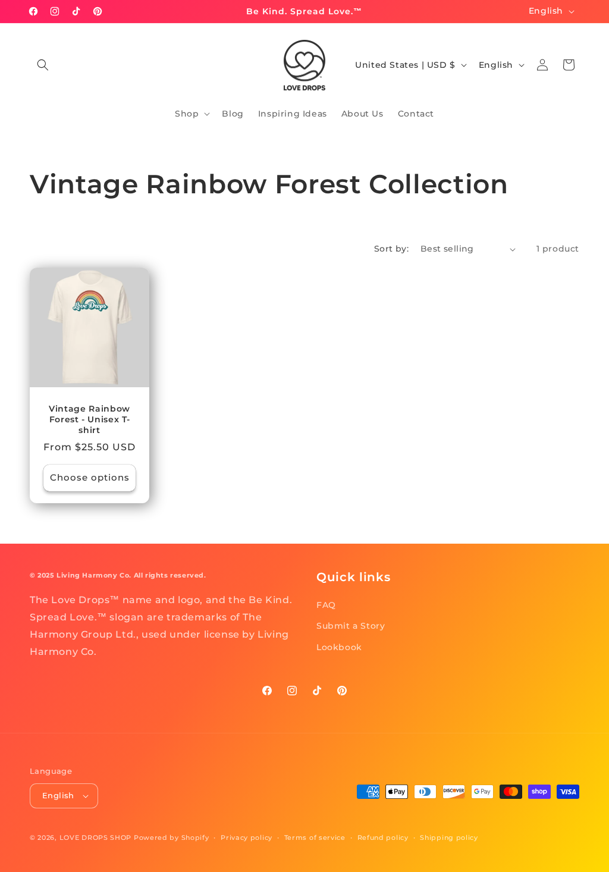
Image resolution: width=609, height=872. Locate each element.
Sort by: (391, 248)
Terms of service (315, 837)
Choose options (90, 477)
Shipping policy (449, 837)
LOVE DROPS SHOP (95, 837)
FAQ (326, 605)
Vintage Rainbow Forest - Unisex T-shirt (89, 419)
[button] (43, 65)
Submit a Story (350, 625)
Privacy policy (246, 837)
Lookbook (339, 647)
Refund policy (383, 837)
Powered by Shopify (171, 837)
